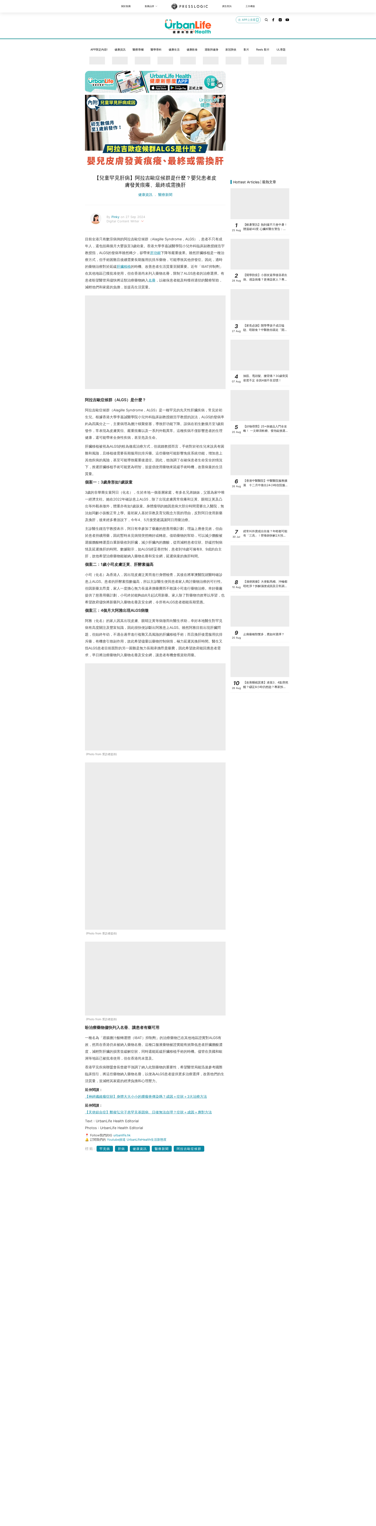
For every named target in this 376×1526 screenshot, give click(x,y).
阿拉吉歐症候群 (189, 1149)
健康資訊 (120, 49)
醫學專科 (156, 49)
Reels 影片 (262, 49)
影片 (246, 49)
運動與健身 (211, 49)
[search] (266, 20)
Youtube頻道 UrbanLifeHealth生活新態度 (136, 1139)
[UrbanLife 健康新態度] (188, 26)
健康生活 (174, 49)
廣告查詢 (226, 6)
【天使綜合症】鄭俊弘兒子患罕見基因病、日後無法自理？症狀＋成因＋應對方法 (148, 1112)
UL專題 (281, 49)
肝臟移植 (124, 266)
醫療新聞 (164, 195)
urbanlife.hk (122, 1135)
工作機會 (250, 6)
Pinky (116, 217)
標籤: (90, 1149)
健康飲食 (192, 49)
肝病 (121, 1149)
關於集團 (126, 6)
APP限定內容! (99, 49)
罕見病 (104, 1149)
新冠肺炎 (230, 49)
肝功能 (155, 253)
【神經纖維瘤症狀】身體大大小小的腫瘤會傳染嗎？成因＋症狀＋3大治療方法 (146, 1096)
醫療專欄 (138, 49)
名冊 (151, 280)
